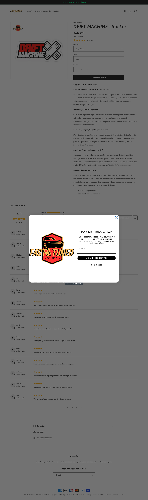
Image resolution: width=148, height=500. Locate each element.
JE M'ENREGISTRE (96, 258)
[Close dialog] (116, 217)
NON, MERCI (96, 265)
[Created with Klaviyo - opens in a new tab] (74, 284)
